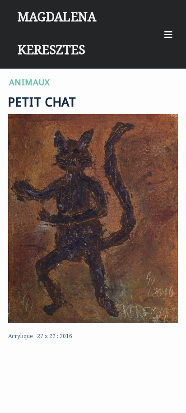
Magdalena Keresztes (57, 11)
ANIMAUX (29, 80)
